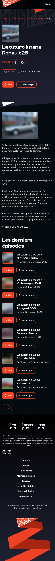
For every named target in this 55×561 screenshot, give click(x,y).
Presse (26, 465)
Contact (26, 460)
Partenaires (26, 470)
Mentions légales (26, 476)
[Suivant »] (13, 407)
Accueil (6, 18)
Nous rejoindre (26, 491)
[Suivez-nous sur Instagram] (9, 452)
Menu (48, 4)
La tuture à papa (34, 18)
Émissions (18, 18)
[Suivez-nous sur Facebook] (4, 452)
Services (25, 481)
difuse (38, 508)
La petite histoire (26, 486)
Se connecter (26, 496)
